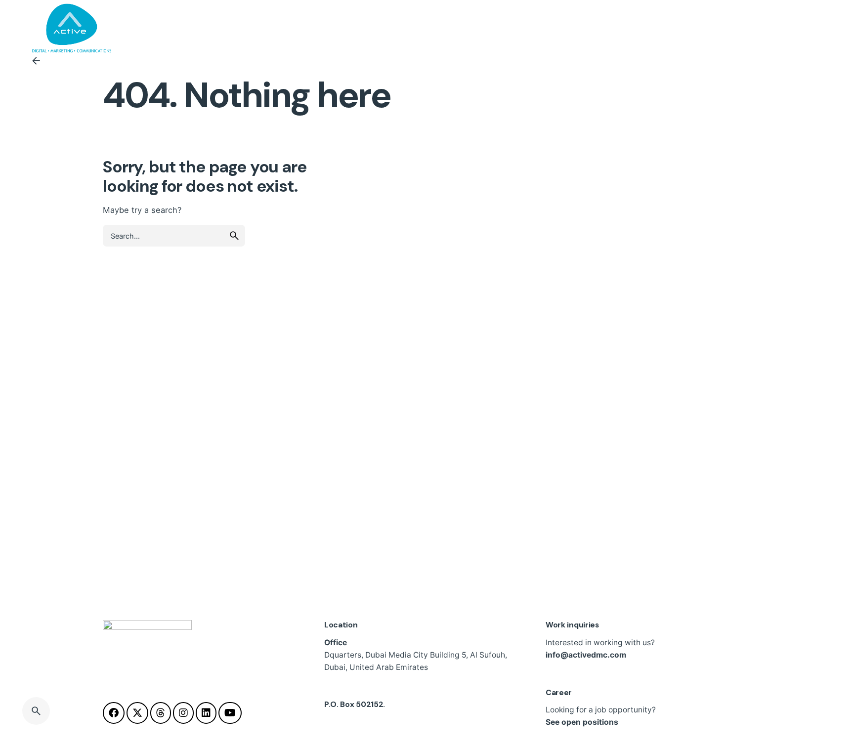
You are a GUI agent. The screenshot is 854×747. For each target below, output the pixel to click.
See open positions (582, 722)
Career (559, 693)
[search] (234, 236)
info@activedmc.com (586, 655)
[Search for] (174, 236)
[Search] (36, 711)
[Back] (36, 61)
